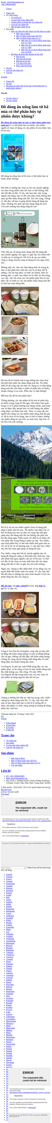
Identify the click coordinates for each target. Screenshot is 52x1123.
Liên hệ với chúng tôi (14, 70)
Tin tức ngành (11, 100)
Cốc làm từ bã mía (23, 63)
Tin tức (9, 68)
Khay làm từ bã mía (24, 66)
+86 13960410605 (8, 4)
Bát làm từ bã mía (23, 61)
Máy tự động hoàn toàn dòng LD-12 (25, 763)
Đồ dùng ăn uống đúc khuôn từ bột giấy (27, 54)
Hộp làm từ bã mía (23, 59)
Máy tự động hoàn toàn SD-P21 (29, 36)
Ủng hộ (9, 73)
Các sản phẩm (16, 765)
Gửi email (5, 794)
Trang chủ (10, 13)
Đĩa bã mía (20, 57)
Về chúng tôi (16, 18)
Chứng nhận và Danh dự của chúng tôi (26, 22)
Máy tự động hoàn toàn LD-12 (28, 38)
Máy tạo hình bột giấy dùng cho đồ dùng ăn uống (31, 31)
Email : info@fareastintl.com (12, 2)
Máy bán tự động (23, 34)
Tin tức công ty (12, 98)
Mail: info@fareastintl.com (16, 778)
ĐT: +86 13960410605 (15, 776)
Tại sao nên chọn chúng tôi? (22, 20)
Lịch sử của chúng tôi (19, 24)
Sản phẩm (10, 743)
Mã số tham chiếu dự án (20, 27)
